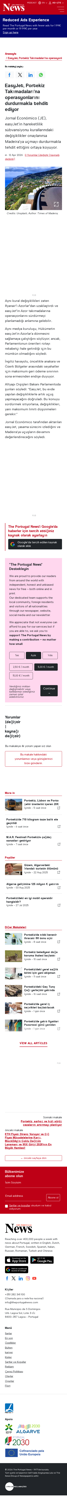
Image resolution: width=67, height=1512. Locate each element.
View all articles (33, 1043)
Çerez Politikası (14, 1371)
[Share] (58, 808)
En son (9, 1338)
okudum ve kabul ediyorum (30, 1207)
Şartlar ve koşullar (19, 1205)
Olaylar (9, 1376)
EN (43, 2)
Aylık (33, 655)
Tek (17, 655)
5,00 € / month (46, 667)
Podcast (32, 2)
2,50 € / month (21, 667)
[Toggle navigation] (60, 9)
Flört (7, 1385)
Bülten (9, 1347)
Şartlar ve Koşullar (15, 1362)
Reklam (9, 1366)
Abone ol (53, 1197)
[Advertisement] (33, 259)
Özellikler (10, 1342)
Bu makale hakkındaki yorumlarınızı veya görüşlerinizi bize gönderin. (34, 759)
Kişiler (8, 1357)
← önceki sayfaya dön (33, 1158)
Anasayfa (10, 53)
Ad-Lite (57, 2)
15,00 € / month (21, 675)
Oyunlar (9, 1381)
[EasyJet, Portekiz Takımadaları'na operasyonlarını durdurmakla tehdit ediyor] (33, 188)
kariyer (9, 1352)
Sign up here (10, 32)
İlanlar (8, 1333)
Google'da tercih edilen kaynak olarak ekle (37, 544)
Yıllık (50, 655)
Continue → (49, 690)
